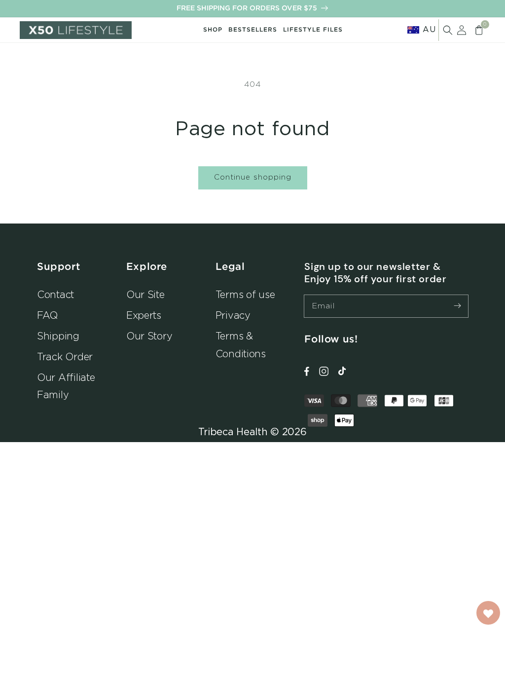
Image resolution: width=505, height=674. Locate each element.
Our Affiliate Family (66, 386)
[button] (448, 30)
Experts (143, 315)
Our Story (149, 336)
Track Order (65, 356)
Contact (55, 294)
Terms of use (245, 294)
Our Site (145, 294)
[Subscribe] (457, 306)
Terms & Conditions (241, 345)
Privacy (233, 315)
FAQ (47, 315)
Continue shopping (252, 177)
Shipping (58, 336)
